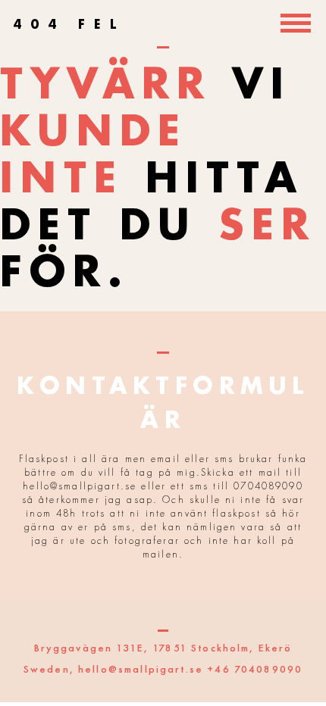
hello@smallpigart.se (140, 669)
